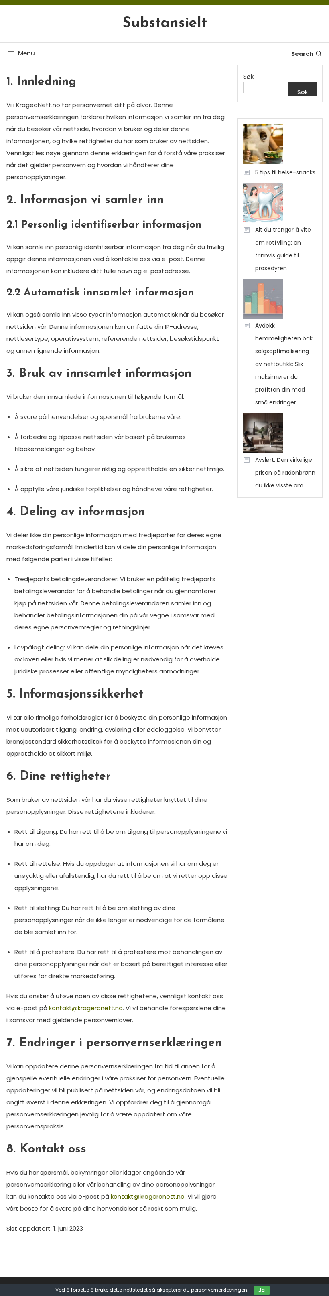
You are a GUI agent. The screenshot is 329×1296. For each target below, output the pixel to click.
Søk (248, 76)
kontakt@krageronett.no (86, 1008)
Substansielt (164, 23)
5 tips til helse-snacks (285, 172)
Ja (261, 1290)
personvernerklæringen (219, 1289)
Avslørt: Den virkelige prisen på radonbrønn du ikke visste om (285, 472)
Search (302, 54)
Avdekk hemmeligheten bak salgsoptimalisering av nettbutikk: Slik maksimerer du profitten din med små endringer (284, 363)
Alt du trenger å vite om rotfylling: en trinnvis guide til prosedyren (283, 249)
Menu (26, 53)
